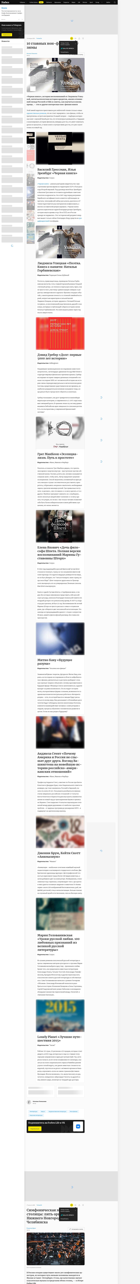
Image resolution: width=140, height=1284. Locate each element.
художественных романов (36, 113)
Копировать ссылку (77, 54)
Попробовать (65, 52)
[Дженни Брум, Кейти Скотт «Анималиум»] (31, 216)
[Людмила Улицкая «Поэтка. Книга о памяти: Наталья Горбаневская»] (31, 146)
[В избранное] (52, 1158)
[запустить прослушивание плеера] (75, 38)
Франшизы (57, 2)
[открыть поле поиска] (114, 2)
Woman (85, 2)
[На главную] (5, 2)
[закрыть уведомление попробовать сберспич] (75, 43)
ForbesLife (31, 1158)
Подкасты (66, 2)
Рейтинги (49, 2)
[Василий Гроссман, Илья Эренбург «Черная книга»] (31, 138)
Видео (73, 2)
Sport (91, 2)
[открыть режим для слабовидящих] (71, 38)
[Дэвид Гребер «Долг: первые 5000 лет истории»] (31, 155)
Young (97, 2)
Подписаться (34, 1129)
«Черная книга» (43, 184)
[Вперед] (87, 1091)
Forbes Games (36, 2)
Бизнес (60, 1158)
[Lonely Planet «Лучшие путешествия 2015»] (31, 238)
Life (79, 2)
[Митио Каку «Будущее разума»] (31, 192)
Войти (108, 2)
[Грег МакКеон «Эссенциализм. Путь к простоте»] (31, 167)
